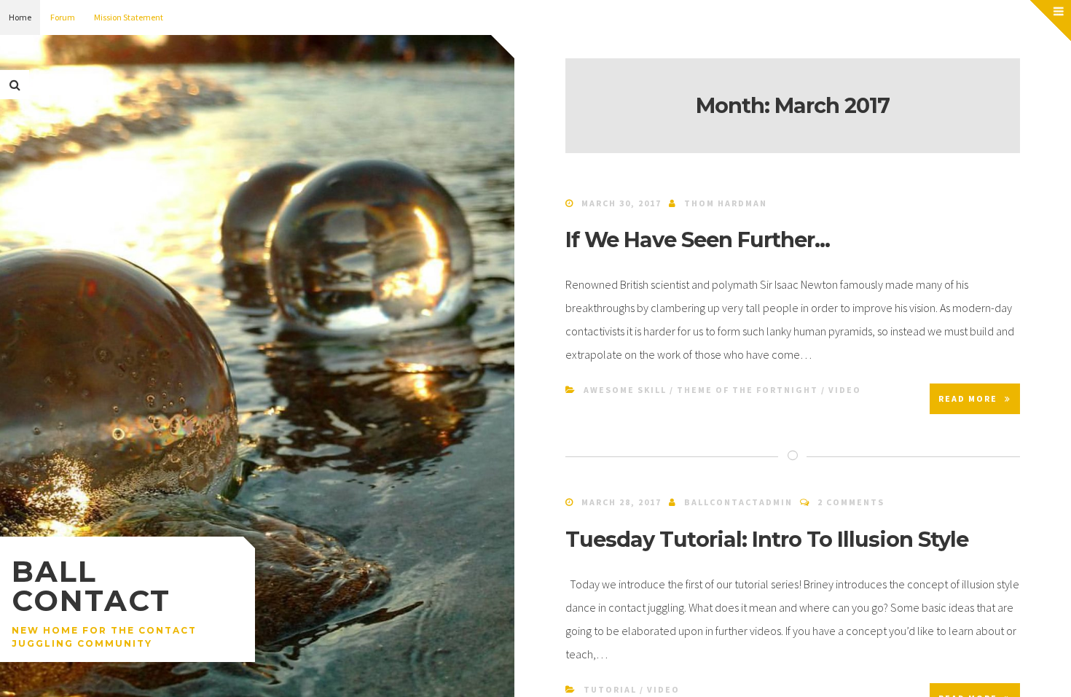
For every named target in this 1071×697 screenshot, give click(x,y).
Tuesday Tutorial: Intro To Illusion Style (766, 539)
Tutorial (610, 689)
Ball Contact (91, 585)
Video (844, 389)
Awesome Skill (625, 389)
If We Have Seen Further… (697, 239)
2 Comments (850, 502)
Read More (967, 398)
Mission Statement (128, 17)
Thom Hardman (725, 203)
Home (20, 17)
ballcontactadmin (738, 502)
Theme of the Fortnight (747, 389)
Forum (62, 17)
